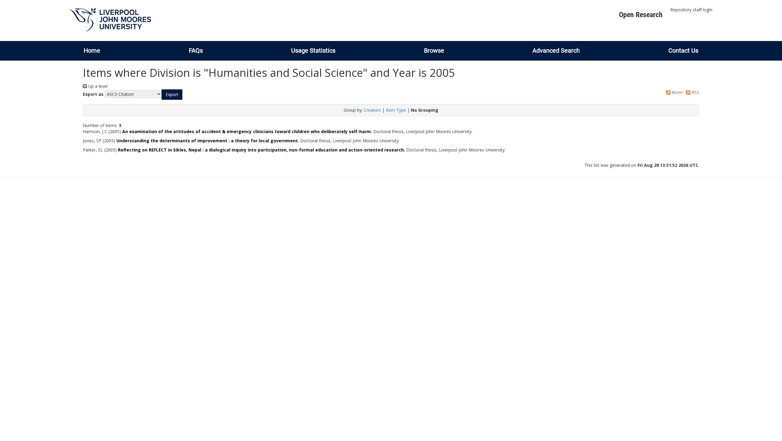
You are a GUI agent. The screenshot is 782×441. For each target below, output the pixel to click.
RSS (694, 92)
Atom (677, 92)
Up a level (97, 86)
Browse (434, 50)
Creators (372, 110)
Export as (93, 94)
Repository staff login (691, 10)
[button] (172, 94)
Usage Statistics (313, 50)
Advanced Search (556, 50)
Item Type (396, 110)
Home (92, 50)
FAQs (196, 50)
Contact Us (683, 50)
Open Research (641, 14)
